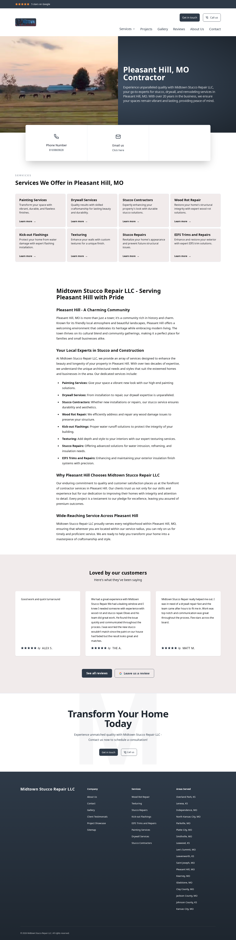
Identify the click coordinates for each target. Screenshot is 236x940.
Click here (118, 150)
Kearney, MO (183, 875)
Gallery (162, 29)
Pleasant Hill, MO (185, 869)
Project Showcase (96, 823)
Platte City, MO (184, 829)
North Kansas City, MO (188, 816)
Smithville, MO (184, 836)
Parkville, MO (183, 823)
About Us (197, 29)
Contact (215, 29)
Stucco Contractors (142, 843)
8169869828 (56, 150)
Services (125, 29)
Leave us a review (136, 673)
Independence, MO (186, 810)
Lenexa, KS (182, 803)
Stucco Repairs (140, 810)
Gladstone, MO (184, 882)
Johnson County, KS (186, 902)
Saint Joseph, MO (185, 862)
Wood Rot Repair (141, 796)
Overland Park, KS (186, 796)
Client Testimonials (97, 816)
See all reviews (97, 673)
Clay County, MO (185, 889)
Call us (214, 17)
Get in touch (189, 17)
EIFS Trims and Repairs (144, 823)
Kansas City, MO (185, 908)
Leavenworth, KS (185, 856)
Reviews (179, 29)
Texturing (137, 803)
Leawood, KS (183, 843)
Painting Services (141, 829)
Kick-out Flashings (141, 816)
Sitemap (91, 829)
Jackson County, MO (186, 895)
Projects (146, 29)
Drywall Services (140, 836)
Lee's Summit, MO (186, 849)
